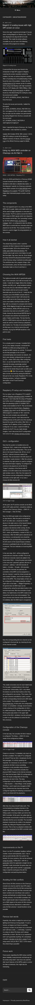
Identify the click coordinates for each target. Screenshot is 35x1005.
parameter (6, 863)
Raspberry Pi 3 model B (10, 191)
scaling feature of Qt (9, 83)
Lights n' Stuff (14, 2)
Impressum (6, 1000)
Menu (18, 10)
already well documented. (22, 434)
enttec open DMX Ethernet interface (14, 251)
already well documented (23, 401)
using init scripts (8, 860)
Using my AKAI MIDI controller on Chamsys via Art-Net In (17, 151)
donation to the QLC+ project (18, 939)
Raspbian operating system (16, 396)
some (14, 90)
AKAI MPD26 (23, 188)
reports (21, 90)
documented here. (8, 703)
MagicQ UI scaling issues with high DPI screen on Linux (17, 26)
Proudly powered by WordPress (20, 1000)
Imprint (5, 980)
